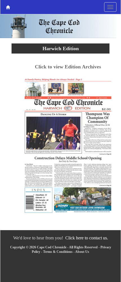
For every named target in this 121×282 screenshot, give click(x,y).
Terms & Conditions (58, 252)
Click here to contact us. (86, 237)
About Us (82, 252)
